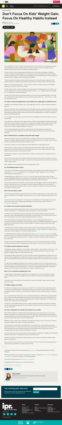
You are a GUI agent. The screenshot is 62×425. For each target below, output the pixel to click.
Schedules (50, 407)
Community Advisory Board (27, 409)
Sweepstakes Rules (51, 409)
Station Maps (50, 408)
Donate (57, 1)
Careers (36, 409)
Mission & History (25, 407)
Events (36, 407)
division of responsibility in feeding (43, 233)
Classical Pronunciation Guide (54, 411)
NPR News (18, 365)
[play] (3, 6)
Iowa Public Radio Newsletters (41, 408)
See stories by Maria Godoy (19, 377)
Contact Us (37, 409)
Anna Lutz (37, 90)
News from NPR (6, 10)
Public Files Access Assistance (28, 412)
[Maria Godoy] (8, 376)
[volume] (7, 6)
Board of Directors (25, 409)
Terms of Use (50, 410)
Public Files (24, 411)
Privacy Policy (50, 409)
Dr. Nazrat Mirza (14, 172)
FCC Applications (25, 410)
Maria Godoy (9, 22)
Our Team (24, 408)
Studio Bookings (38, 410)
